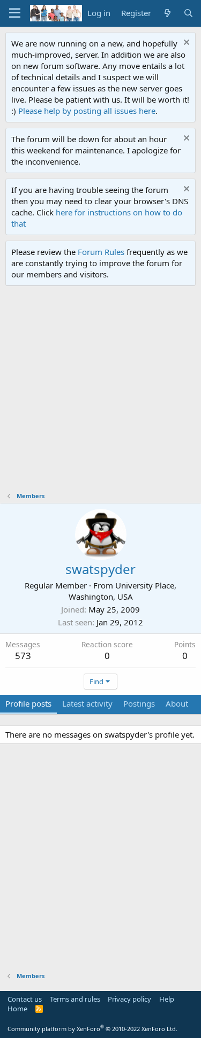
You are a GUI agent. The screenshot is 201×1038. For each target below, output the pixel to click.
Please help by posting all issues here (86, 110)
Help (166, 999)
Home (17, 1008)
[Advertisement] (100, 391)
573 (23, 655)
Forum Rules (101, 251)
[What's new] (167, 13)
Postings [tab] (139, 703)
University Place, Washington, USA (123, 591)
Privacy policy (129, 999)
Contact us (25, 999)
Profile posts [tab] (28, 703)
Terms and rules (75, 999)
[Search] (188, 13)
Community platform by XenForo (92, 1029)
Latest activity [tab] (87, 703)
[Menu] (14, 13)
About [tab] (177, 703)
